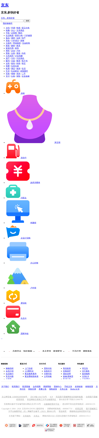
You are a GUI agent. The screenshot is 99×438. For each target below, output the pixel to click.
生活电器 (10, 35)
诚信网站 (38, 425)
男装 (8, 53)
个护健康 (28, 35)
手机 (8, 33)
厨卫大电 (25, 28)
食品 (8, 38)
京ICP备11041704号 (38, 397)
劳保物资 (17, 43)
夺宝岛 (85, 368)
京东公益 (63, 389)
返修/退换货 (68, 376)
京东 (5, 5)
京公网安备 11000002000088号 (15, 397)
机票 (8, 68)
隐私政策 (53, 389)
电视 (18, 28)
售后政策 (67, 368)
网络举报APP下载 (65, 425)
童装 (18, 53)
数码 (20, 33)
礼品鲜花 (15, 71)
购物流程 (10, 368)
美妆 (8, 41)
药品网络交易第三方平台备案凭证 (42, 399)
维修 (13, 74)
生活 (24, 68)
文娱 (13, 61)
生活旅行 (10, 374)
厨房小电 (19, 35)
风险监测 (32, 389)
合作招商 (37, 387)
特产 (24, 38)
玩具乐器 (15, 66)
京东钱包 (27, 416)
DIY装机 (85, 371)
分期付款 (48, 374)
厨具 (17, 48)
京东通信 (86, 379)
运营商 (14, 33)
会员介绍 (10, 371)
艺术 (8, 71)
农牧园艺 (24, 71)
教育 (18, 61)
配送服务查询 (30, 374)
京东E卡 (85, 376)
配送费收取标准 (31, 376)
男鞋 (8, 51)
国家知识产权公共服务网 (49, 430)
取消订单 (67, 379)
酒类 (13, 38)
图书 (8, 61)
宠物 (22, 41)
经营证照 (79, 409)
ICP (51, 397)
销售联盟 (89, 387)
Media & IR (74, 389)
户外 (18, 51)
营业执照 (63, 411)
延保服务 (86, 374)
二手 (24, 74)
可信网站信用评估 (10, 425)
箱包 (13, 63)
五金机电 (26, 43)
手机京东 (68, 387)
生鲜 (18, 38)
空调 (13, 28)
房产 (8, 58)
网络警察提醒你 (24, 425)
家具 (18, 46)
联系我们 (16, 387)
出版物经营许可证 (52, 404)
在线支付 (48, 371)
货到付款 (48, 368)
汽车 (13, 58)
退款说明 (67, 374)
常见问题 (10, 376)
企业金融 (25, 76)
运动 (13, 51)
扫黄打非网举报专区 (79, 425)
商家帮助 (47, 387)
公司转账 (48, 376)
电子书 (25, 61)
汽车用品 (20, 58)
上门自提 (29, 368)
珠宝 (24, 63)
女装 (13, 53)
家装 (8, 46)
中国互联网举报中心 (51, 425)
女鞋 (8, 63)
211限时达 (29, 371)
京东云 (37, 416)
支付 (8, 76)
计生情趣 (19, 56)
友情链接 (79, 387)
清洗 (18, 74)
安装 (8, 74)
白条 (13, 76)
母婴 (8, 66)
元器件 (9, 43)
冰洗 (8, 28)
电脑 (8, 30)
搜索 (27, 21)
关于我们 (5, 387)
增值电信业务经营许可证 (80, 411)
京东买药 (10, 56)
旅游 (18, 68)
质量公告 (42, 389)
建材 (13, 46)
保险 (18, 76)
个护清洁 (15, 41)
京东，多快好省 (7, 18)
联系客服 (26, 387)
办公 (13, 30)
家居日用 (10, 48)
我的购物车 (8, 23)
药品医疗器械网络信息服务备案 (69, 397)
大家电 (9, 379)
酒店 (13, 68)
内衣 (24, 53)
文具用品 (20, 30)
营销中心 (58, 387)
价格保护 (67, 371)
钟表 (18, 63)
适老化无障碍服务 (90, 425)
